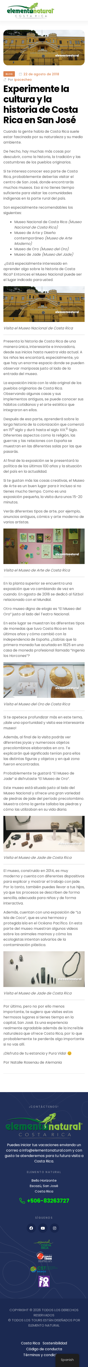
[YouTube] (43, 1228)
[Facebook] (31, 1228)
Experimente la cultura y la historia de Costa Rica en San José (40, 104)
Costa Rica (30, 1343)
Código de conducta (44, 1349)
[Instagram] (54, 1228)
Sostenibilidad (55, 1343)
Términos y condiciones (44, 1355)
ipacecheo (23, 79)
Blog (9, 74)
